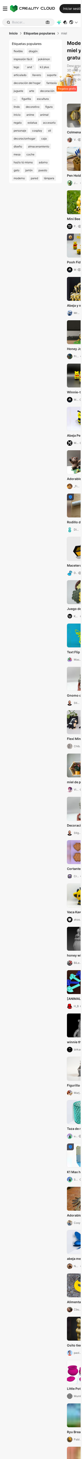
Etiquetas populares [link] (39, 33)
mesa (17, 154)
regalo (18, 122)
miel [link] (64, 33)
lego (16, 67)
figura (49, 106)
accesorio (49, 122)
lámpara (49, 178)
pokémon (44, 59)
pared (34, 178)
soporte (51, 75)
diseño (18, 146)
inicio (17, 114)
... (15, 98)
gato (16, 170)
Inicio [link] (13, 33)
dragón (33, 51)
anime (30, 114)
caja (44, 138)
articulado (20, 75)
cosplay (37, 130)
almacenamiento (38, 146)
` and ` (29, 67)
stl (49, 130)
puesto (42, 170)
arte (31, 91)
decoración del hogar (27, 83)
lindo (17, 106)
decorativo (32, 106)
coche (30, 154)
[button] (73, 22)
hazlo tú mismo (23, 162)
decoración (47, 91)
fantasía (51, 83)
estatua (32, 122)
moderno (19, 178)
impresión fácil (23, 59)
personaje (20, 130)
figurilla (26, 98)
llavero (36, 75)
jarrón (29, 170)
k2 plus (44, 67)
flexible (18, 51)
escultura (43, 98)
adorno (43, 162)
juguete (18, 91)
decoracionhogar (24, 138)
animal (44, 114)
